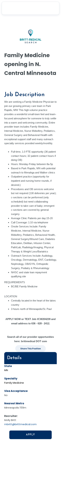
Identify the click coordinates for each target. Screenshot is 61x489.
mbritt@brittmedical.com (20, 424)
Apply (30, 435)
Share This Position (30, 348)
